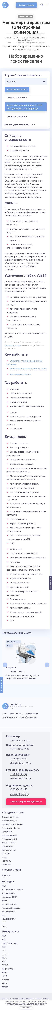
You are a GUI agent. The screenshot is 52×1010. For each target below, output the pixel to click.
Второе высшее (9, 835)
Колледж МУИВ (9, 904)
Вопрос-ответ (9, 850)
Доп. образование (29, 717)
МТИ (4, 947)
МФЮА (5, 972)
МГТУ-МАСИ (8, 969)
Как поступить (9, 842)
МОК (4, 915)
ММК (4, 886)
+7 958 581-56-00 (18, 773)
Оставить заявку (26, 5)
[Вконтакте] (4, 723)
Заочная (11, 81)
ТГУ (4, 950)
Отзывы (6, 853)
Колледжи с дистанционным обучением (29, 37)
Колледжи (8, 881)
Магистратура (10, 717)
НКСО (4, 926)
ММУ (4, 936)
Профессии (7, 831)
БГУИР (5, 987)
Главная (8, 37)
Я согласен (26, 1008)
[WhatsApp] (11, 723)
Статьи (6, 875)
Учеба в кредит (9, 820)
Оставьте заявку (13, 345)
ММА (4, 958)
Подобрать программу (1, 684)
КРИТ (4, 900)
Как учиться (7, 846)
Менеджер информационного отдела (28, 368)
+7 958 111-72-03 (18, 758)
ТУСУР (5, 965)
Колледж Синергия (25, 40)
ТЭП (4, 922)
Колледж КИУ (8, 893)
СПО (5, 713)
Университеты (10, 931)
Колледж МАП (8, 919)
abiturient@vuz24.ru (20, 763)
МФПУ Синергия (9, 943)
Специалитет (31, 713)
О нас (5, 857)
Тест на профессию (11, 828)
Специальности (11, 869)
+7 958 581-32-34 (18, 789)
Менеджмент (25, 16)
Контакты (6, 861)
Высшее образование (12, 824)
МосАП (5, 980)
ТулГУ (5, 954)
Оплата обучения (10, 817)
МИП (4, 939)
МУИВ (4, 976)
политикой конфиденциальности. (34, 1005)
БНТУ (4, 983)
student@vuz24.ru (19, 793)
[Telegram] (18, 723)
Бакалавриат (16, 713)
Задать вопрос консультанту (26, 801)
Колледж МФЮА (9, 897)
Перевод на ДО (9, 839)
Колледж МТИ (8, 911)
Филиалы (6, 864)
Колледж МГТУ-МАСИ (12, 889)
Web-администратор (20, 374)
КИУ (4, 961)
